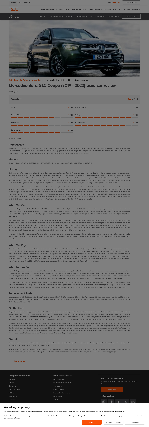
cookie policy (11, 418)
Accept (91, 422)
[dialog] (74, 415)
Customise (135, 422)
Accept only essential (113, 422)
